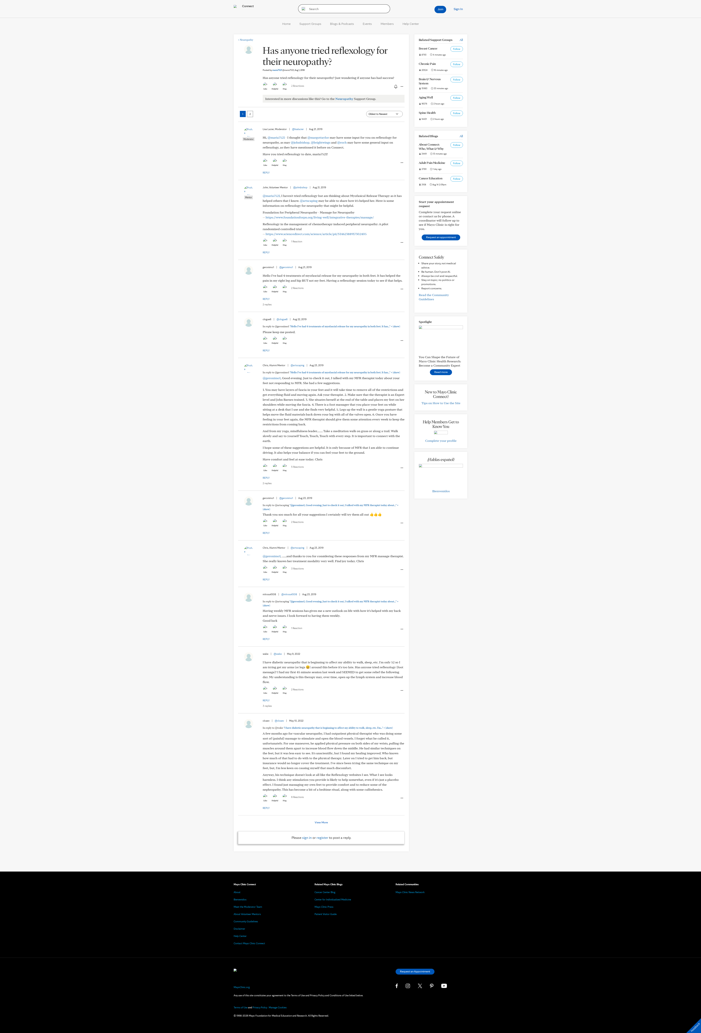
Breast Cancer (428, 48)
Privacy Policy (260, 1007)
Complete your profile (441, 441)
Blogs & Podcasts (342, 24)
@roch (342, 142)
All (461, 40)
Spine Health (427, 113)
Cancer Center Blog (325, 892)
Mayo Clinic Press (324, 906)
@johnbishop (300, 142)
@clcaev (279, 720)
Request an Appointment (415, 971)
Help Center (411, 24)
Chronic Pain (427, 64)
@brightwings (320, 142)
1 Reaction (296, 241)
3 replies (267, 705)
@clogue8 (282, 319)
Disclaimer (239, 928)
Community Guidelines (246, 921)
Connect (247, 6)
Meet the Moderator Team (248, 906)
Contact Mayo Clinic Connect (249, 943)
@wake (278, 653)
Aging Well (426, 97)
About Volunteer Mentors (247, 914)
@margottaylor (318, 137)
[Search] (302, 8)
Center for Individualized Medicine (333, 899)
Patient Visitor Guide (326, 914)
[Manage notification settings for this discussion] (395, 86)
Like (265, 88)
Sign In (458, 9)
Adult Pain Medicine (432, 163)
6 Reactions (297, 797)
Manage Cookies (278, 1007)
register (322, 837)
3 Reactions (297, 568)
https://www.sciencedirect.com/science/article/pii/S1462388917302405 (316, 234)
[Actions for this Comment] (402, 162)
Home (286, 24)
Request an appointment (441, 237)
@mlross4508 (289, 594)
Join (440, 9)
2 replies (267, 304)
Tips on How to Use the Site (441, 403)
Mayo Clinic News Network (410, 892)
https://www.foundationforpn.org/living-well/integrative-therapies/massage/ (320, 217)
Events (367, 24)
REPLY (266, 172)
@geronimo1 (286, 267)
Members (387, 24)
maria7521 (283, 70)
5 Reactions (297, 466)
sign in (307, 837)
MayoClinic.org (242, 987)
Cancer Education (430, 178)
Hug (285, 88)
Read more (441, 372)
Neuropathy (245, 39)
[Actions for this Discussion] (402, 86)
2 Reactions (297, 85)
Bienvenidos (441, 491)
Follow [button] (456, 48)
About (237, 892)
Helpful (275, 88)
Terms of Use (241, 1007)
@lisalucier (298, 129)
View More (321, 822)
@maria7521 (276, 137)
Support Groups (310, 24)
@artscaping (309, 201)
